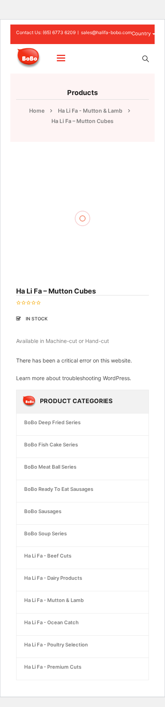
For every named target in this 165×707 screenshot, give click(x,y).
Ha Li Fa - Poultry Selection (56, 644)
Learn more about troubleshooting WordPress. (73, 378)
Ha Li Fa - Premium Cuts (52, 667)
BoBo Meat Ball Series (50, 467)
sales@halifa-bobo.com (106, 32)
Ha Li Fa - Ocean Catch (51, 622)
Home (37, 110)
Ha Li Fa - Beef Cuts (47, 556)
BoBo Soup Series (45, 533)
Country (142, 33)
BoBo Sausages (42, 511)
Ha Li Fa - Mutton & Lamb (90, 110)
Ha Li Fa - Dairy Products (53, 578)
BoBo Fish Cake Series (51, 444)
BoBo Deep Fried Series (52, 422)
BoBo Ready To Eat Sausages (58, 489)
